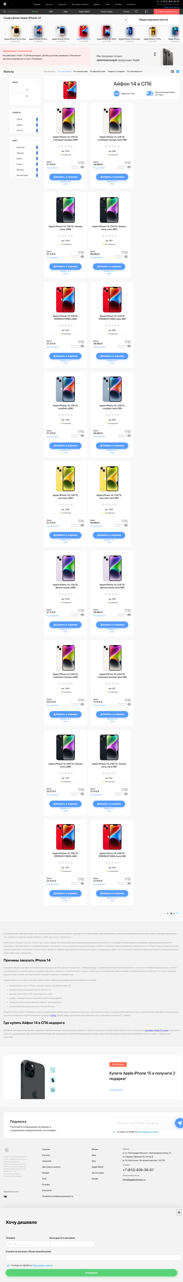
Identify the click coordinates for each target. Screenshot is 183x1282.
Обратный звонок (171, 7)
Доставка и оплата (80, 4)
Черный (20, 153)
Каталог (49, 4)
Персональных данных (148, 1132)
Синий (20, 164)
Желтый (20, 170)
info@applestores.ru (134, 1179)
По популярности (134, 71)
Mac (65, 11)
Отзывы (118, 4)
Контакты (131, 4)
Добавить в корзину (65, 177)
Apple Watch (84, 11)
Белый (19, 158)
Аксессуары (106, 11)
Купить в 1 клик (65, 182)
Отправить (91, 1272)
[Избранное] (136, 11)
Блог (108, 4)
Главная (36, 4)
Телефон (10, 1238)
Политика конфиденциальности (57, 1196)
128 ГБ (19, 119)
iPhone (35, 11)
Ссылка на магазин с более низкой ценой (28, 1251)
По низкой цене (80, 71)
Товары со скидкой (116, 71)
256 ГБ (20, 125)
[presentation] (5, 34)
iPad (51, 11)
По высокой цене (97, 71)
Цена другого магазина (62, 1238)
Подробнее (116, 1089)
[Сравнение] (146, 11)
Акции (126, 11)
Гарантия (62, 4)
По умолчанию (64, 71)
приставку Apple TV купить (156, 1030)
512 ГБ (19, 130)
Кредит (97, 4)
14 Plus (53, 1015)
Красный (21, 147)
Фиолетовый (22, 175)
